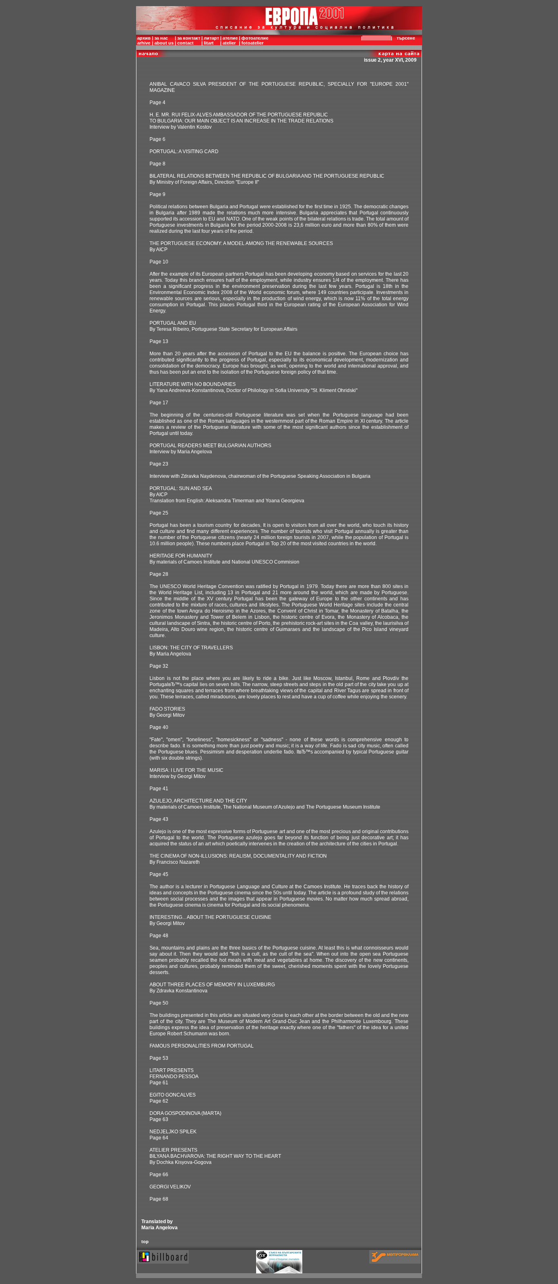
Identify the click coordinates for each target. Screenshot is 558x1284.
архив (144, 38)
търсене (406, 38)
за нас (161, 38)
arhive (143, 42)
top (145, 1241)
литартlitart (211, 40)
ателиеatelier (230, 40)
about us (164, 42)
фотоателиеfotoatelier (254, 40)
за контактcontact (188, 40)
